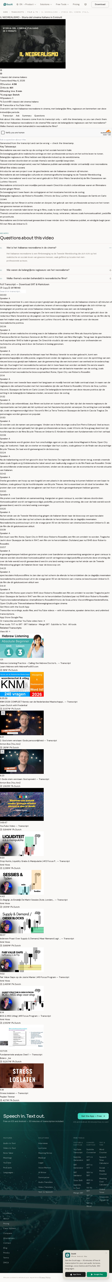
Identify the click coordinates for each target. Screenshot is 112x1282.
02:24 (3, 452)
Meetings (7, 1158)
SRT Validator (30, 624)
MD (19, 287)
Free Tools (61, 4)
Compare (7, 1233)
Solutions (44, 4)
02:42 (3, 473)
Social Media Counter (103, 1171)
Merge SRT (44, 624)
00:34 (3, 326)
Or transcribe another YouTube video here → (22, 620)
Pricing (76, 4)
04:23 (3, 568)
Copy (5, 287)
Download (100, 4)
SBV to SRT (89, 1174)
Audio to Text (9, 1143)
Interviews (43, 1143)
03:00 (3, 491)
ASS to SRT (89, 1181)
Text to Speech (45, 1192)
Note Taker (8, 1153)
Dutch (5, 101)
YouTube (7, 1162)
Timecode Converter (104, 1198)
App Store (5, 617)
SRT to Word (89, 1204)
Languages (8, 1172)
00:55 (3, 347)
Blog (5, 1248)
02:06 (3, 435)
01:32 (2, 396)
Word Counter (103, 1151)
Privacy (6, 1252)
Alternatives (8, 1238)
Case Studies (9, 1228)
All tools (72, 624)
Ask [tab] (17, 115)
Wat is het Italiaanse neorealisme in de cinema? (23, 122)
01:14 (2, 375)
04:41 (3, 585)
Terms (6, 1257)
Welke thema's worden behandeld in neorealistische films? (29, 126)
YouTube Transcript (77, 1151)
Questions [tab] (39, 115)
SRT (12, 287)
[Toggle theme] (85, 4)
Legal (40, 1162)
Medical (41, 1158)
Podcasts (7, 1167)
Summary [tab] (27, 115)
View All (4, 631)
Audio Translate (45, 1182)
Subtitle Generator (78, 1158)
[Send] (27, 139)
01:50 (2, 417)
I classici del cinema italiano (13, 77)
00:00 (3, 295)
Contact (7, 1243)
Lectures (42, 1148)
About (6, 1218)
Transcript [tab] (7, 115)
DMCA (6, 1262)
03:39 (3, 529)
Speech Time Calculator (104, 1160)
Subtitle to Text (59, 624)
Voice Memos (44, 1167)
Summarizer (43, 1177)
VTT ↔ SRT (89, 1158)
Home (5, 12)
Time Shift (78, 1180)
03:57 (3, 547)
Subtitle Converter (91, 1151)
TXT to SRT (16, 624)
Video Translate (45, 1187)
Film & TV (32, 12)
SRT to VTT (89, 1166)
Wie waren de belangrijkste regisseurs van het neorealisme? (76, 122)
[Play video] (1, 70)
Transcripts (17, 12)
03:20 (3, 508)
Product (29, 4)
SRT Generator (78, 1166)
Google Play (17, 617)
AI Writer (42, 1172)
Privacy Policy (45, 1277)
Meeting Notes (45, 1153)
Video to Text (9, 1148)
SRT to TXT (89, 1197)
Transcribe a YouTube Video (16, 105)
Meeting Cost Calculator (104, 1181)
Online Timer (102, 1191)
